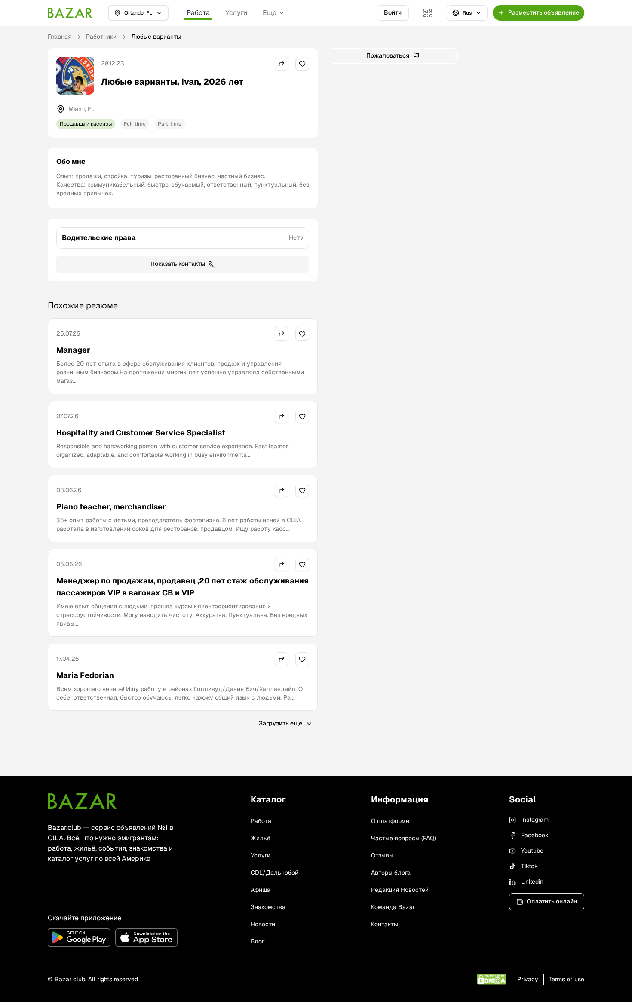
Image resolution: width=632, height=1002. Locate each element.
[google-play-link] (79, 937)
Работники (101, 36)
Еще (269, 12)
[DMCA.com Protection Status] (491, 979)
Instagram (535, 819)
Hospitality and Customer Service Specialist (140, 433)
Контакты (384, 924)
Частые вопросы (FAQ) (403, 838)
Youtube (532, 850)
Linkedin (532, 881)
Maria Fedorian (85, 675)
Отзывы (382, 855)
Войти (393, 12)
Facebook (535, 835)
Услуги (236, 12)
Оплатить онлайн (552, 901)
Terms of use (566, 979)
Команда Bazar (393, 907)
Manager (73, 350)
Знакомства (268, 907)
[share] (281, 64)
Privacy (527, 979)
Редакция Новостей (400, 890)
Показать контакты (177, 264)
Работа (198, 12)
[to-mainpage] (82, 801)
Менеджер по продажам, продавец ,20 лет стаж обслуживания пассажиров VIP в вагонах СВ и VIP (182, 587)
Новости (263, 924)
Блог (257, 941)
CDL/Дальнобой (274, 872)
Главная (59, 36)
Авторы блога (391, 872)
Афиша (260, 890)
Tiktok (529, 866)
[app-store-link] (146, 937)
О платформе (390, 821)
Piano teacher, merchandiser (111, 507)
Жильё (260, 838)
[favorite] (302, 64)
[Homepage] (70, 13)
